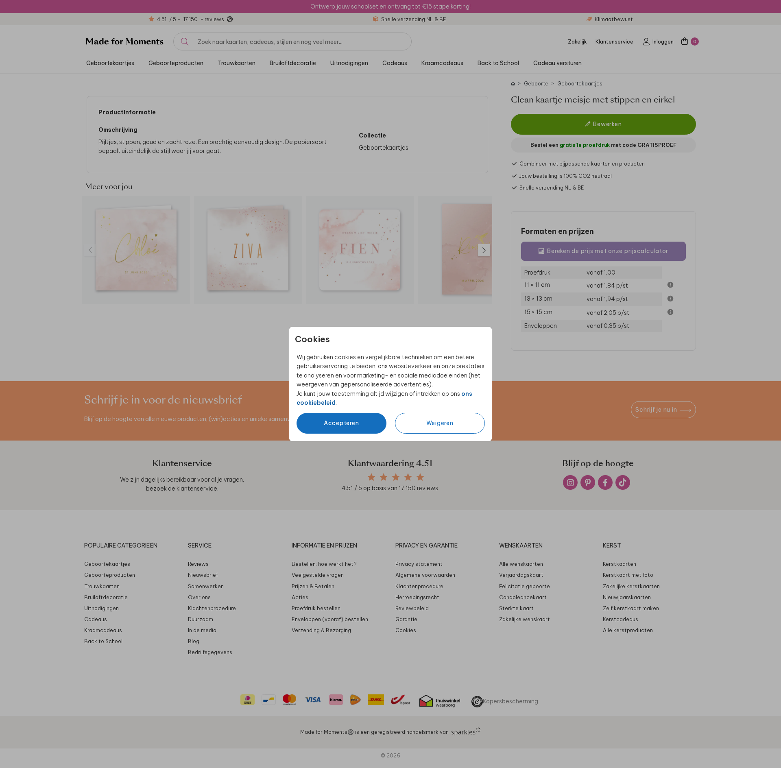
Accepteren (341, 423)
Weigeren (440, 423)
